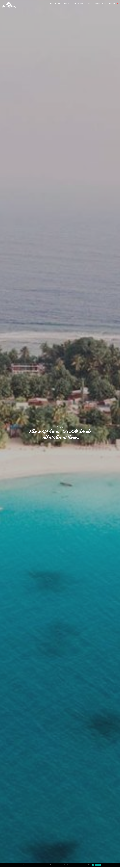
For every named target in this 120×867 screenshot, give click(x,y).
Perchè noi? (112, 3)
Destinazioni (66, 3)
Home (51, 3)
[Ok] (118, 865)
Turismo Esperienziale (78, 3)
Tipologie (90, 3)
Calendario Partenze (101, 3)
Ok (92, 864)
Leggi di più (98, 864)
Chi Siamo (57, 3)
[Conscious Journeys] (9, 5)
